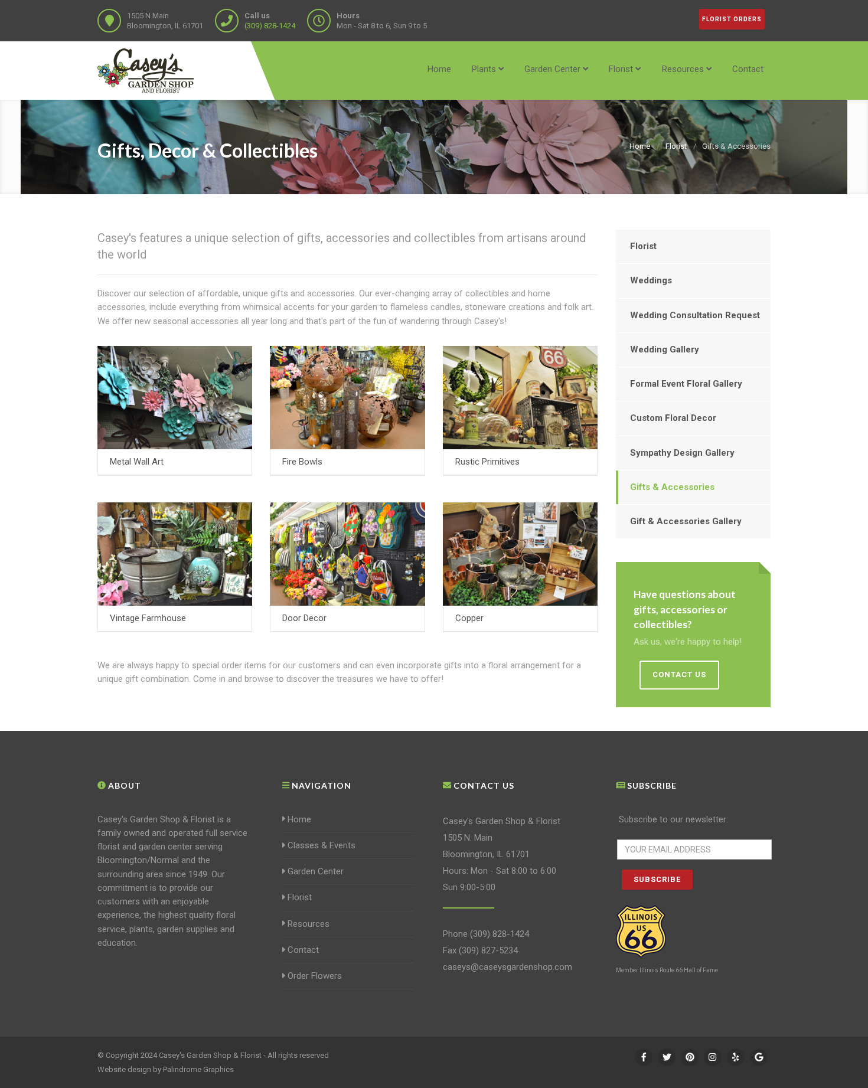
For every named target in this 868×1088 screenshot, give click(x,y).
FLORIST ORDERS (732, 19)
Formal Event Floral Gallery (686, 383)
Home (439, 69)
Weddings (651, 280)
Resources (683, 69)
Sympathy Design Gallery (682, 452)
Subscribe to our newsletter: (673, 819)
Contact (747, 69)
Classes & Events (321, 845)
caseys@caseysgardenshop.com (507, 967)
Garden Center (552, 69)
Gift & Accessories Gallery (686, 521)
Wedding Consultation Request (695, 315)
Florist (621, 69)
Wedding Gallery (664, 349)
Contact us (679, 674)
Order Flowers (315, 976)
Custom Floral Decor (673, 418)
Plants (484, 69)
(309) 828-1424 (269, 25)
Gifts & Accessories (672, 487)
